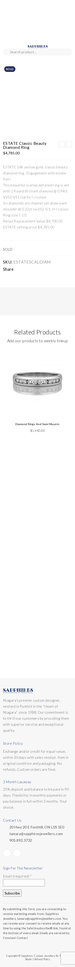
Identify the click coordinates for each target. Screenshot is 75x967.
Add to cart (66, 361)
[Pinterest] (36, 270)
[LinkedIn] (51, 270)
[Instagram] (17, 853)
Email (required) (17, 876)
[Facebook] (20, 270)
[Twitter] (28, 270)
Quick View (67, 354)
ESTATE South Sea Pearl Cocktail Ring (69, 144)
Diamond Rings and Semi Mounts (37, 424)
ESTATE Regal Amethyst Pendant (62, 144)
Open (6, 60)
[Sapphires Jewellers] (38, 46)
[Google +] (43, 270)
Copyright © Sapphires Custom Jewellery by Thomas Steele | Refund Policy (37, 957)
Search (6, 51)
